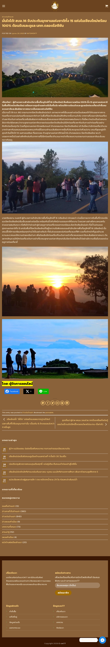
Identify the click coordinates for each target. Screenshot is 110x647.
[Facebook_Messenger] (102, 640)
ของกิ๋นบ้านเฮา (8, 506)
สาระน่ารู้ (5, 532)
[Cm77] (55, 6)
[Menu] (3, 6)
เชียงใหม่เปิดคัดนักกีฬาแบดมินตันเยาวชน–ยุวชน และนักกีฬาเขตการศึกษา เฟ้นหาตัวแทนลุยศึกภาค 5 (53, 471)
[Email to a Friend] (57, 403)
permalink (49, 412)
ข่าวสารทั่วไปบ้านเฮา (11, 511)
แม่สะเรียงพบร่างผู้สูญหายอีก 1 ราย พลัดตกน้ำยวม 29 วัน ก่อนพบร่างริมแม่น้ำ (43, 479)
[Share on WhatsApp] (43, 403)
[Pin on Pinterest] (62, 403)
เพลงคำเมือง (7, 537)
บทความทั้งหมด (9, 526)
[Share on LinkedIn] (67, 403)
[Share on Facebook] (47, 403)
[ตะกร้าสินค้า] (106, 6)
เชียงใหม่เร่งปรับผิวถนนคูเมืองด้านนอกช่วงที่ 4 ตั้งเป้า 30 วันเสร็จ (37, 456)
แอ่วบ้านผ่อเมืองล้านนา (12, 542)
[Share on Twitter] (52, 403)
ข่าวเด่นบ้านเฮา (8, 17)
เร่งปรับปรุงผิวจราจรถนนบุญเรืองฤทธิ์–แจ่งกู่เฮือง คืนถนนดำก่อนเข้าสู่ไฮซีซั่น (43, 464)
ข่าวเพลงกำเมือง (9, 521)
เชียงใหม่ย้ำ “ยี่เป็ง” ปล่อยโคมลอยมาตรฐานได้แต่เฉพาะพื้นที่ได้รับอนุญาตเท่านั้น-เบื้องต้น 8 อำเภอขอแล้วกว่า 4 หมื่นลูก (28, 423)
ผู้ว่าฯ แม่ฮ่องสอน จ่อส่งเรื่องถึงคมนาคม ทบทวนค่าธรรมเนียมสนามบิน (39, 448)
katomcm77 (32, 33)
